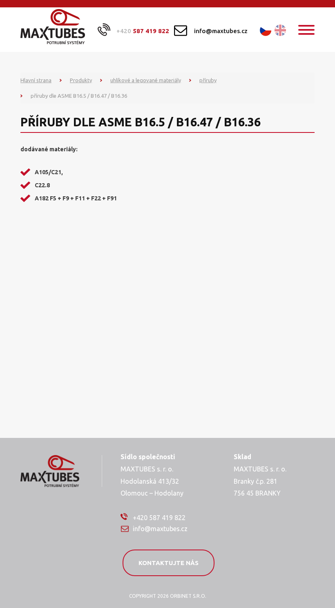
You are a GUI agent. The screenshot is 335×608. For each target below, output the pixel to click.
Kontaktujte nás (168, 562)
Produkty (81, 80)
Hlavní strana (35, 80)
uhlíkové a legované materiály (145, 80)
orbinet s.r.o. (188, 596)
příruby (208, 80)
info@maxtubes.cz (221, 30)
